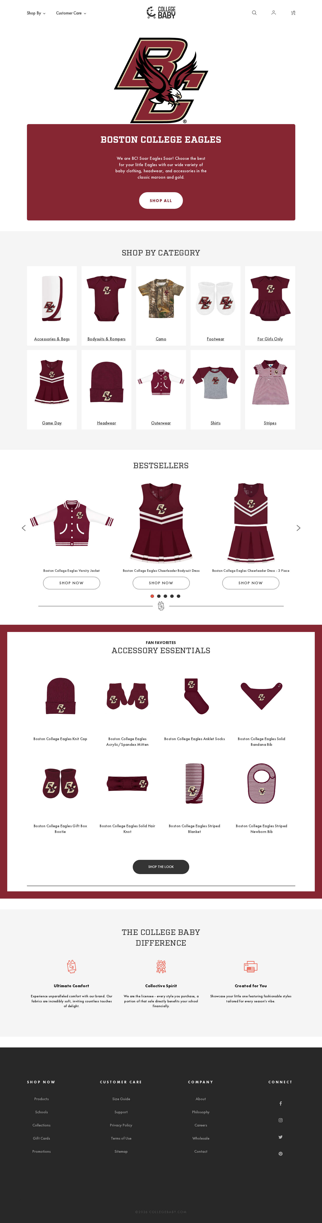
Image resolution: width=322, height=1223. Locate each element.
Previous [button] (23, 518)
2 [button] (159, 596)
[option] (72, 536)
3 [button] (165, 596)
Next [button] (298, 518)
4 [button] (172, 596)
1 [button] (152, 596)
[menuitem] (37, 13)
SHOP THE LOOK (161, 866)
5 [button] (179, 596)
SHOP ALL (161, 200)
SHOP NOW (71, 583)
